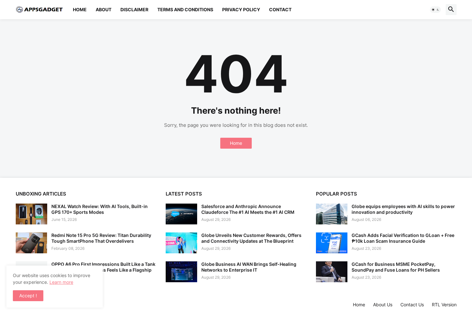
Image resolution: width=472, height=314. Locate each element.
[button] (435, 9)
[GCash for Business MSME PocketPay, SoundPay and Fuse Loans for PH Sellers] (331, 271)
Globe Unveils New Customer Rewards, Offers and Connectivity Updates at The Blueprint (251, 238)
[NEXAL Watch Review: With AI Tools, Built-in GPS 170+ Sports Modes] (31, 214)
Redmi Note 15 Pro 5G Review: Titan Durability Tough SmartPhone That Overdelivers (101, 238)
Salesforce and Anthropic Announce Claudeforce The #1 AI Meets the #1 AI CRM (247, 209)
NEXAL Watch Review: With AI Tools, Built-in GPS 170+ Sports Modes (99, 209)
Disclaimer (134, 9)
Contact (280, 9)
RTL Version (444, 304)
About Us (382, 304)
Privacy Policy (241, 9)
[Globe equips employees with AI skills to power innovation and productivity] (331, 214)
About (103, 9)
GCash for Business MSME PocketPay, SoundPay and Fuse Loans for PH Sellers (396, 267)
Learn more (61, 282)
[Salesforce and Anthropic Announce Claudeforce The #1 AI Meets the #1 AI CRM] (181, 214)
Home (80, 9)
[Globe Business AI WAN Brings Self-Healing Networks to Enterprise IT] (181, 271)
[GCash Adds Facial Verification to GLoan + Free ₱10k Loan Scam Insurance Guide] (331, 242)
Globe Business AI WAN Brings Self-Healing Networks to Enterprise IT (248, 267)
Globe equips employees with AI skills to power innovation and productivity (403, 209)
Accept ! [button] (28, 295)
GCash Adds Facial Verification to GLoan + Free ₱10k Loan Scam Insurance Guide (403, 238)
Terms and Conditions (185, 9)
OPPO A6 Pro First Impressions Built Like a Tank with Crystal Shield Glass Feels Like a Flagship (103, 267)
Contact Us (412, 304)
